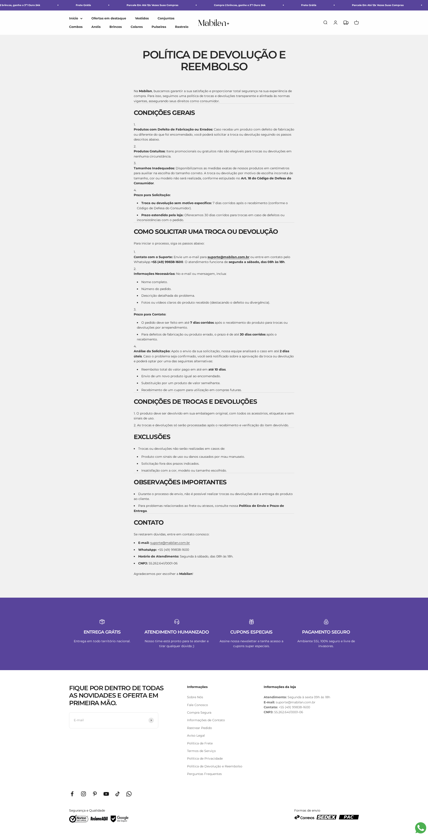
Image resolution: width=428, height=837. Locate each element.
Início (73, 18)
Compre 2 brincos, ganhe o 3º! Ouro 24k (239, 5)
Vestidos (142, 18)
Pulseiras (159, 27)
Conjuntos (166, 18)
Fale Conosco (197, 705)
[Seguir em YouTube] (106, 794)
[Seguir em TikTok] (118, 794)
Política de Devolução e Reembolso (214, 766)
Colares (137, 27)
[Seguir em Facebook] (72, 794)
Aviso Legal (196, 735)
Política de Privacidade (205, 758)
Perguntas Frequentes (204, 774)
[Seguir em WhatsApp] (129, 794)
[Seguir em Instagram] (83, 794)
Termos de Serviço (201, 751)
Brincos (115, 27)
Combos (75, 27)
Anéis (96, 27)
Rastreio (181, 27)
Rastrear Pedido (199, 728)
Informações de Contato (206, 720)
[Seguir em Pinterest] (95, 794)
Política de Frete (200, 743)
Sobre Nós (195, 697)
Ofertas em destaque (108, 18)
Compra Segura (199, 713)
